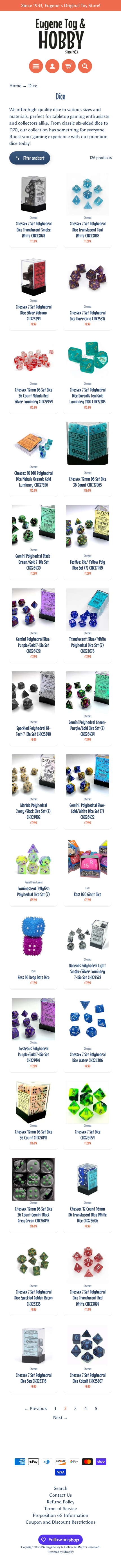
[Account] (52, 66)
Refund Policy (60, 1501)
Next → (60, 1417)
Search (61, 1488)
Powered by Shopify (61, 1552)
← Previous (35, 1408)
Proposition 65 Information (60, 1515)
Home (15, 85)
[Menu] (36, 66)
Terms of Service (60, 1508)
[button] (29, 158)
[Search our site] (85, 66)
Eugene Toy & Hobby (59, 1547)
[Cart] (69, 66)
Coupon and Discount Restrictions (60, 1522)
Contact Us (60, 1495)
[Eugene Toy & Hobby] (60, 35)
